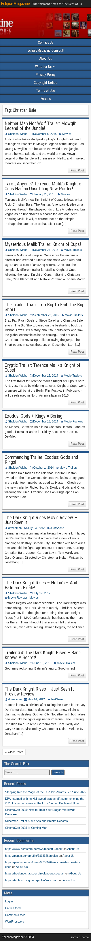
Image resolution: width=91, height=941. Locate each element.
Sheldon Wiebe (17, 134)
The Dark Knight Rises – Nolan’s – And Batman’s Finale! (41, 585)
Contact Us (45, 42)
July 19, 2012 (41, 593)
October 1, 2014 (43, 467)
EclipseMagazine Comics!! (45, 50)
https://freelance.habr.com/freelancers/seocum (34, 873)
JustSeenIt (57, 528)
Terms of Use (45, 90)
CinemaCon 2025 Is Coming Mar (26, 827)
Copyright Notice (45, 83)
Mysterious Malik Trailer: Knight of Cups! (43, 244)
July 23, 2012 (36, 528)
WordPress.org (14, 921)
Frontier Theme (79, 937)
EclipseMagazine (15, 3)
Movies (67, 134)
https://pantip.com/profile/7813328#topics (31, 855)
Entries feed (13, 908)
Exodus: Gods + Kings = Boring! (34, 416)
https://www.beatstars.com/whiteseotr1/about (34, 849)
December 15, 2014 (45, 375)
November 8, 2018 (45, 134)
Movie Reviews (73, 421)
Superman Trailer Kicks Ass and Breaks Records (36, 821)
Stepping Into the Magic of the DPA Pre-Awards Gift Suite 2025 (45, 792)
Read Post (77, 170)
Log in (9, 901)
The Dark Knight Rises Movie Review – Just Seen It (41, 520)
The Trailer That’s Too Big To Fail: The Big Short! (44, 307)
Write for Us (43, 67)
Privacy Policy (45, 75)
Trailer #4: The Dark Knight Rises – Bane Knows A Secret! (43, 655)
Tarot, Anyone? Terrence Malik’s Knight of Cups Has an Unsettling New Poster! (44, 186)
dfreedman (15, 528)
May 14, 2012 (36, 699)
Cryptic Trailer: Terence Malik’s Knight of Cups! (42, 367)
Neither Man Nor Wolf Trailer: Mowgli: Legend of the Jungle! (40, 126)
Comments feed (15, 915)
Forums (45, 98)
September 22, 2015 (46, 315)
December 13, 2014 (45, 421)
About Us (45, 58)
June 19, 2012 (42, 663)
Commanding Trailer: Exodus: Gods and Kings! (41, 459)
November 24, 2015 (45, 249)
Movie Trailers (73, 249)
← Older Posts (13, 752)
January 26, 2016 (44, 194)
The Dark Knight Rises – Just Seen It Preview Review (39, 691)
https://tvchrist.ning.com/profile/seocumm (31, 880)
